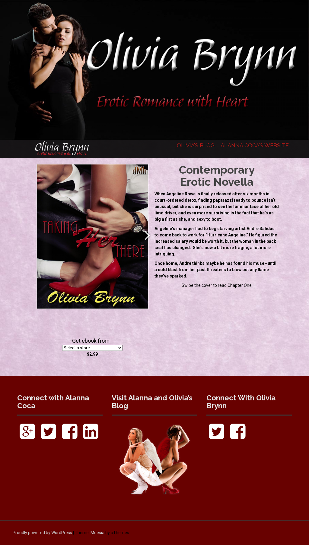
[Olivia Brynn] (62, 148)
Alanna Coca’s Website (255, 145)
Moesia (97, 532)
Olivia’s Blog (196, 145)
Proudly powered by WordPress (42, 532)
